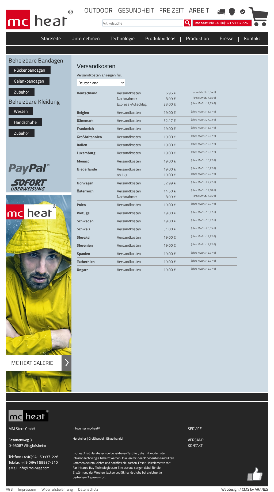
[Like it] (255, 474)
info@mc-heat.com (34, 468)
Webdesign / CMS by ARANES (244, 489)
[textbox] (142, 23)
